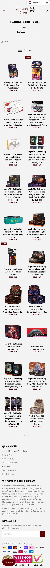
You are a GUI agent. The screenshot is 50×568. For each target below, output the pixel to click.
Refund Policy (7, 455)
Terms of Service (9, 470)
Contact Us (6, 466)
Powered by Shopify (25, 544)
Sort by (25, 27)
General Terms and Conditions (14, 451)
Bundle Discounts (9, 474)
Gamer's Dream (13, 544)
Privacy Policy (8, 458)
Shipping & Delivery (10, 462)
